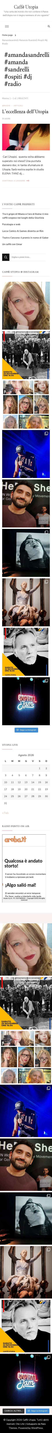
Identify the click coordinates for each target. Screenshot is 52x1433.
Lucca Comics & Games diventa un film (22, 231)
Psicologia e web (11, 224)
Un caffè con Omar (12, 244)
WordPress (37, 1428)
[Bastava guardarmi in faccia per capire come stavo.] (26, 405)
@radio (6, 105)
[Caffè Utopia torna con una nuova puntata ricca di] (26, 652)
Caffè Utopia (26, 7)
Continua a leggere (13, 181)
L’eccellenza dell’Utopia (25, 112)
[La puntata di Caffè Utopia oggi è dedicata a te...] (26, 355)
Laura (7, 119)
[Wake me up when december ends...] (26, 306)
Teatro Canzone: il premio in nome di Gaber (25, 237)
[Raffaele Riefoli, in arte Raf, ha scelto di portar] (26, 454)
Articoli (18, 105)
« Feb (5, 813)
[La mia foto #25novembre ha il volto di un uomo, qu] (26, 503)
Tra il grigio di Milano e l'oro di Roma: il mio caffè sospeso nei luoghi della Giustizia (25, 215)
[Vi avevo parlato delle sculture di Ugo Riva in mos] (26, 602)
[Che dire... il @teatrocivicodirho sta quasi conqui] (26, 553)
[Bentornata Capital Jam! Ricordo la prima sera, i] (26, 701)
